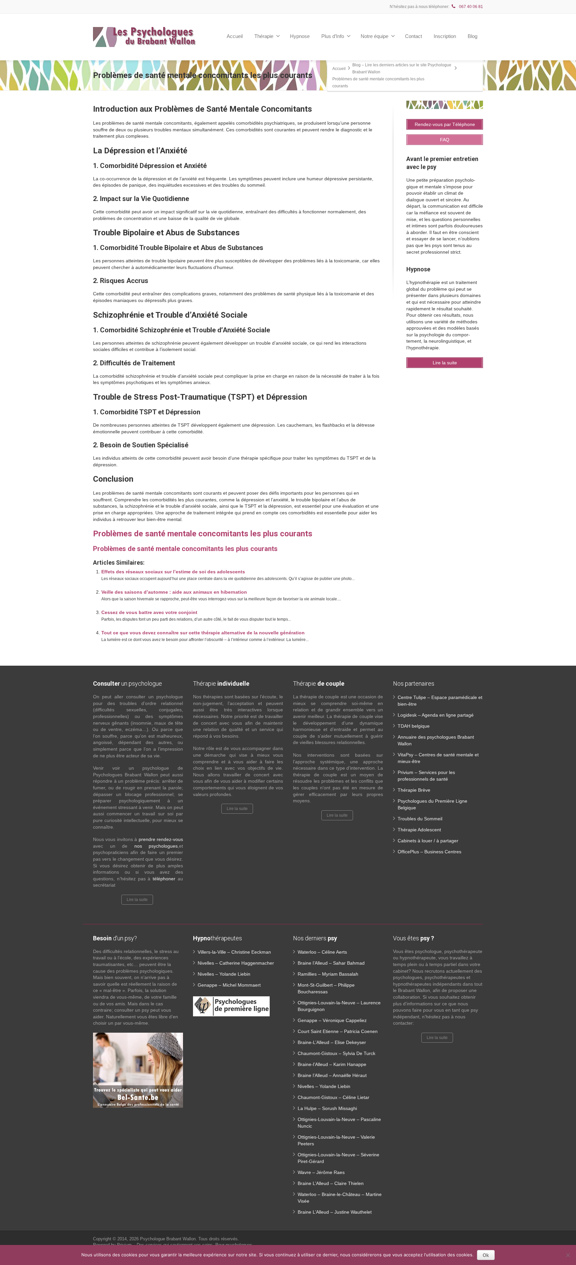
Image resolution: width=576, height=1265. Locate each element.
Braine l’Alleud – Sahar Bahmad (331, 963)
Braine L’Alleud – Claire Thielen (331, 1183)
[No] (567, 1255)
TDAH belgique (414, 726)
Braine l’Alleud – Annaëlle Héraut (332, 1075)
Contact (413, 36)
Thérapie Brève (414, 790)
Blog (472, 36)
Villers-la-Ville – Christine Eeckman (234, 952)
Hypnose (300, 36)
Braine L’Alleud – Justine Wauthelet (335, 1212)
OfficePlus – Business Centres (429, 851)
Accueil (235, 36)
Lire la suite (137, 899)
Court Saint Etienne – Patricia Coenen (338, 1031)
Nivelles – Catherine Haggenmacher (236, 963)
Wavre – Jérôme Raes (321, 1172)
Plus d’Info (332, 36)
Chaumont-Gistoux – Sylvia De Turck (336, 1053)
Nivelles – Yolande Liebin (224, 974)
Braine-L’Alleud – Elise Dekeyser (332, 1042)
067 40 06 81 (470, 6)
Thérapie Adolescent (419, 829)
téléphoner (164, 878)
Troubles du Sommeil (420, 818)
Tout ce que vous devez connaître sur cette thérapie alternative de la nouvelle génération (203, 632)
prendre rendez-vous (161, 839)
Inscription (445, 36)
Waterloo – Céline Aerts (322, 952)
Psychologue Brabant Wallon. (169, 1238)
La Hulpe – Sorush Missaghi (327, 1108)
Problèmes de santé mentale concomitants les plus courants (202, 533)
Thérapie (263, 36)
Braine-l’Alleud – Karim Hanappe (332, 1064)
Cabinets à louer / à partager (428, 840)
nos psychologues (156, 846)
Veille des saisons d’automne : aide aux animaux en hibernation (174, 592)
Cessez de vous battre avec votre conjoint (149, 612)
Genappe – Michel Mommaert (229, 985)
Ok (486, 1255)
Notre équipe (374, 36)
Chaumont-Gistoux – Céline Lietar (333, 1097)
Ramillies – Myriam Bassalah (328, 974)
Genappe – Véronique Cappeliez (332, 1020)
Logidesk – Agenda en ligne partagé (436, 715)
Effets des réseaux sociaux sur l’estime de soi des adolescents (173, 571)
